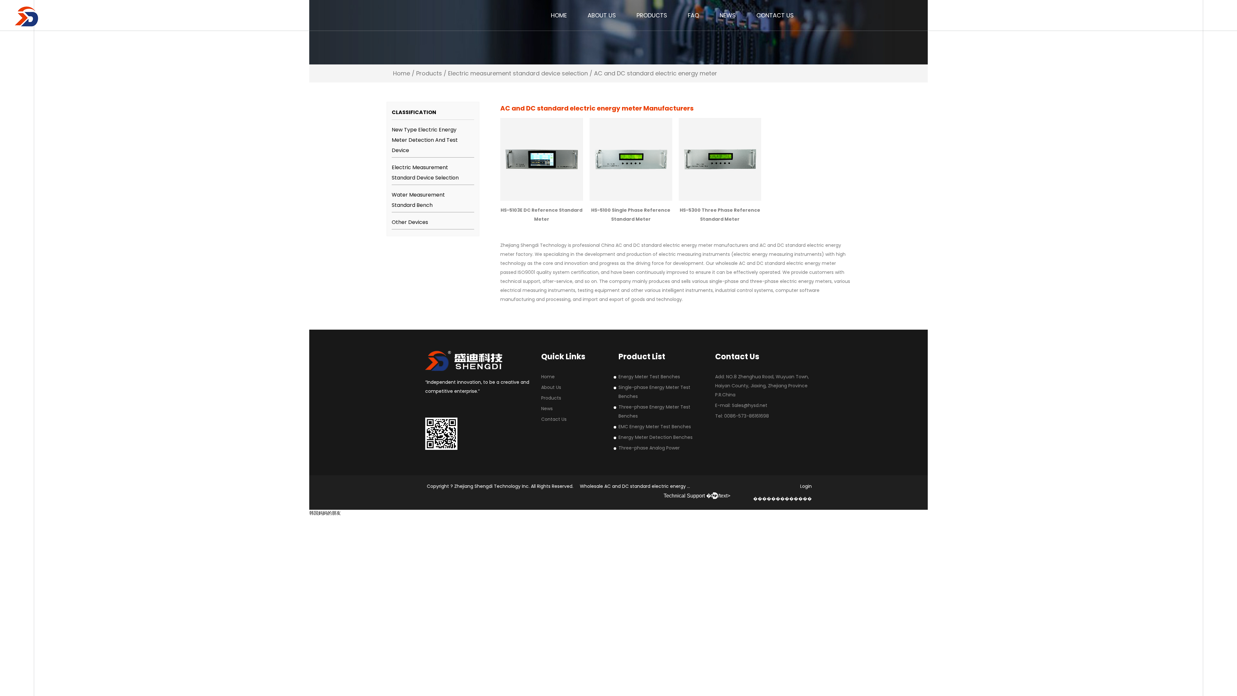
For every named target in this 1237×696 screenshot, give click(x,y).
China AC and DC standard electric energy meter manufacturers (674, 245)
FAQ (693, 15)
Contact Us (775, 15)
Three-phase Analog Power (649, 448)
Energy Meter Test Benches (649, 376)
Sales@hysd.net (749, 405)
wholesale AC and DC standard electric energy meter (775, 263)
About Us (602, 15)
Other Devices (410, 222)
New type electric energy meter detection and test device (425, 140)
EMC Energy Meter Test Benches (654, 426)
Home (559, 15)
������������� (782, 499)
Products (652, 15)
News (728, 15)
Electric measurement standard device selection (518, 73)
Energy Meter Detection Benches (655, 437)
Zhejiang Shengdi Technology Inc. (492, 486)
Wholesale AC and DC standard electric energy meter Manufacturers (658, 486)
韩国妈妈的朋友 (325, 513)
